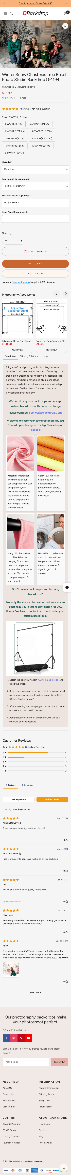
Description (10, 356)
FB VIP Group (9, 1130)
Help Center (44, 1124)
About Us (7, 1088)
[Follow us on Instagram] (14, 1038)
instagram (31, 425)
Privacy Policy (45, 1142)
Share (23, 97)
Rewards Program (11, 1124)
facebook (35, 429)
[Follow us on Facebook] (6, 1038)
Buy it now (35, 273)
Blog (41, 1136)
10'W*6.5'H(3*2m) (14, 138)
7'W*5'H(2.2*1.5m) (15, 131)
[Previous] (5, 63)
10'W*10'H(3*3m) (41, 145)
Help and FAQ (9, 1100)
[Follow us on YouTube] (28, 1038)
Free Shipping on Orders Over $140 (35, 3)
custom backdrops (48, 679)
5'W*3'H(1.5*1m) (13, 123)
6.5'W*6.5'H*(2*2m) (42, 131)
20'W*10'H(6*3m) (14, 153)
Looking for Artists (11, 1136)
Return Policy (45, 1106)
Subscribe (59, 1061)
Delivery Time (9, 1106)
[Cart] (65, 13)
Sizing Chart (44, 1100)
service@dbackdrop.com (45, 412)
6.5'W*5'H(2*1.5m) (40, 123)
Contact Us (8, 1094)
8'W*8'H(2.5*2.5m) (42, 138)
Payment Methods (11, 1142)
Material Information (48, 1088)
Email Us (43, 1130)
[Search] (11, 13)
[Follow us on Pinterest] (21, 1038)
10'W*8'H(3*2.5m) (14, 145)
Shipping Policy (46, 1094)
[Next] (66, 63)
